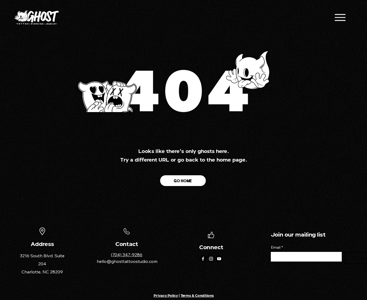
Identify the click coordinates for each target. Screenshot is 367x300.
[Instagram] (211, 258)
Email (277, 247)
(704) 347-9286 (126, 254)
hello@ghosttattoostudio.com (127, 261)
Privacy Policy (166, 296)
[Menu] (340, 17)
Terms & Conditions (197, 296)
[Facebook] (203, 258)
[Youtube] (219, 258)
